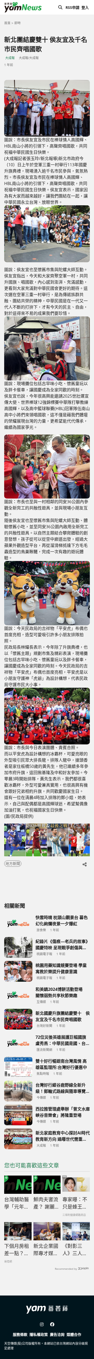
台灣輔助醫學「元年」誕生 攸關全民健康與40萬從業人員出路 (17, 1203)
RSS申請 (72, 7)
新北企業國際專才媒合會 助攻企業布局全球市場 (45, 1250)
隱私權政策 (39, 1334)
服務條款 (20, 1334)
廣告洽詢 (57, 1334)
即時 (17, 23)
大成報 (10, 58)
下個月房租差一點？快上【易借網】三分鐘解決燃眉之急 (16, 1250)
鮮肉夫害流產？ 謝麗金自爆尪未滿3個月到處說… (46, 1203)
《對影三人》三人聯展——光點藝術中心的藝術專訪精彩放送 (74, 1250)
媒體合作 (74, 1334)
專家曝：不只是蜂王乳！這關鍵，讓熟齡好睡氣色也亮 (74, 1203)
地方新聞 (12, 863)
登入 (85, 7)
